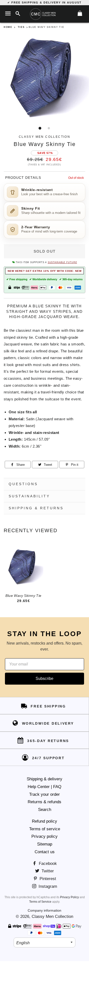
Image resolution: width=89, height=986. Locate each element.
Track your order (44, 794)
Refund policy (44, 821)
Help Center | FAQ (44, 786)
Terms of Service (40, 901)
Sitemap (44, 844)
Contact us (45, 851)
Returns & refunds (44, 801)
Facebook (47, 863)
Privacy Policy (69, 897)
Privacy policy (44, 836)
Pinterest (47, 878)
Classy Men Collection (52, 916)
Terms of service (44, 829)
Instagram (47, 886)
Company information (44, 910)
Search (44, 809)
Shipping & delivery (44, 779)
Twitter (47, 871)
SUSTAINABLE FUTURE (62, 262)
